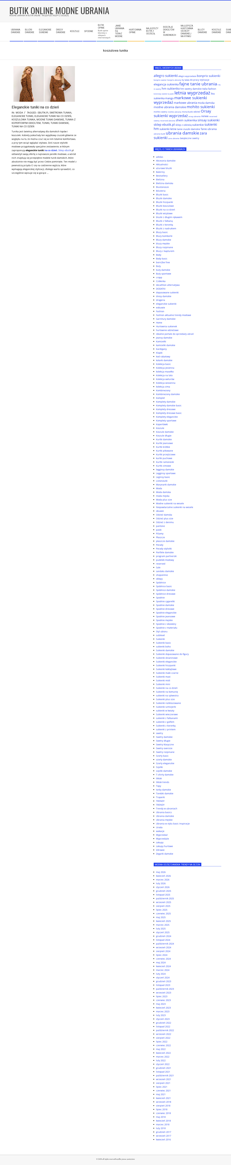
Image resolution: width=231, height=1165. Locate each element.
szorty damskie (164, 759)
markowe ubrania (185, 103)
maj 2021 (161, 1094)
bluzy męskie (163, 243)
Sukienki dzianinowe (167, 657)
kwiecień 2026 (163, 875)
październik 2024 (165, 943)
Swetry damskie (164, 736)
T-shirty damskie (164, 774)
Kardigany (161, 348)
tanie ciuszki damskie (188, 129)
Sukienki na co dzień (167, 687)
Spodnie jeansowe (165, 616)
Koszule (160, 428)
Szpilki (159, 767)
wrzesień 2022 (163, 1034)
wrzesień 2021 (163, 1079)
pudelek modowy (165, 559)
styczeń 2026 (163, 887)
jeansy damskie (164, 337)
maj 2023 (161, 1003)
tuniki (45, 122)
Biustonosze (162, 187)
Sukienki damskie (165, 650)
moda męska (162, 495)
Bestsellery (162, 175)
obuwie (160, 510)
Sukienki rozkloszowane (168, 703)
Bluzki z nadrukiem (166, 228)
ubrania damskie (182, 133)
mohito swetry (160, 111)
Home (159, 322)
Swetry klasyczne (165, 744)
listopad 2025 (163, 894)
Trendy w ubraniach (166, 808)
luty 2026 (161, 883)
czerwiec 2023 (163, 1000)
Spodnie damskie (165, 605)
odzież (196, 111)
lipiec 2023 (161, 996)
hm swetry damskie (191, 88)
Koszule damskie (165, 431)
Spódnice (161, 582)
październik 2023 (165, 988)
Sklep (61, 150)
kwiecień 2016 (163, 1139)
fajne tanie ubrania (198, 84)
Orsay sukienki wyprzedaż (182, 113)
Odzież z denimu (165, 522)
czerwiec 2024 (163, 958)
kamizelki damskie (165, 345)
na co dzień (51, 150)
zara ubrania (173, 138)
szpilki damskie (164, 770)
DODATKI (160, 288)
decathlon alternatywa (168, 284)
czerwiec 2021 (163, 1090)
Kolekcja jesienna (165, 367)
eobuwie (160, 307)
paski (159, 529)
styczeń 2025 (163, 932)
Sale (158, 567)
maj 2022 (161, 1049)
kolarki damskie (164, 360)
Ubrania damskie (165, 816)
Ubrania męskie (164, 819)
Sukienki (160, 639)
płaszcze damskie (165, 541)
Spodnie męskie (164, 620)
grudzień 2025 (163, 890)
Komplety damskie (165, 401)
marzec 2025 (162, 924)
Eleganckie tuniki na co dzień (35, 107)
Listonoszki (162, 480)
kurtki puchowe (164, 458)
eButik (68, 150)
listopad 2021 (163, 1071)
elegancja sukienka (166, 84)
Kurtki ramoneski (165, 461)
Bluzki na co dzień (165, 209)
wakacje (160, 831)
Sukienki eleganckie (166, 661)
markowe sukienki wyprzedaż (180, 100)
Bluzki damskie (164, 198)
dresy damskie (163, 296)
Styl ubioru (162, 631)
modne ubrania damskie (170, 107)
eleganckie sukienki (166, 303)
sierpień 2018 (163, 1105)
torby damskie (163, 789)
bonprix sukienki (208, 76)
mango (169, 98)
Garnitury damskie (166, 318)
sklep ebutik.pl (164, 124)
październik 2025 (165, 898)
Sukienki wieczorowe (167, 714)
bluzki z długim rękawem (169, 217)
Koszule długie (163, 435)
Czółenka (160, 281)
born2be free (163, 262)
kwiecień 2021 (163, 1098)
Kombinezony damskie (168, 394)
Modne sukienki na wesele (170, 503)
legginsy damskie (165, 469)
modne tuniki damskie (50, 119)
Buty (158, 266)
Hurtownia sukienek (166, 326)
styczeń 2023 (163, 1018)
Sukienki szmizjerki (166, 706)
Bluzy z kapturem (165, 251)
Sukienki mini (163, 684)
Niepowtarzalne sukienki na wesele (174, 507)
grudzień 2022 (163, 1022)
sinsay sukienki (209, 120)
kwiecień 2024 (163, 966)
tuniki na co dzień (23, 126)
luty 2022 (161, 1060)
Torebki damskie (164, 793)
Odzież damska (164, 514)
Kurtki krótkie (163, 446)
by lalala (185, 79)
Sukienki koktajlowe (166, 669)
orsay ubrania (194, 116)
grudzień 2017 (163, 1131)
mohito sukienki (201, 106)
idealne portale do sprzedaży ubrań (175, 333)
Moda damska (163, 492)
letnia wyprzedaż (192, 93)
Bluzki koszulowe (165, 205)
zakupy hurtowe (164, 846)
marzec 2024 (162, 970)
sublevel (160, 635)
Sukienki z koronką (166, 725)
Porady (159, 544)
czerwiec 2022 (163, 1045)
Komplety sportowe (166, 420)
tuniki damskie (60, 122)
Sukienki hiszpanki (166, 665)
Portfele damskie (165, 552)
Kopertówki (162, 424)
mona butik (187, 111)
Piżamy (159, 533)
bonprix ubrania (174, 80)
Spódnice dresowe (165, 593)
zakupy (159, 842)
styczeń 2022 (163, 1064)
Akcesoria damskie (166, 160)
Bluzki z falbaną (164, 220)
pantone (160, 526)
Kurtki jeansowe (164, 443)
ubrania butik (159, 133)
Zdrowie (160, 849)
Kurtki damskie (164, 439)
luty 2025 (161, 928)
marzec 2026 (162, 879)
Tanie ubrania (209, 129)
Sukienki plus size (165, 699)
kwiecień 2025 (163, 921)
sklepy (159, 578)
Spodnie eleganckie (166, 612)
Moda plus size (164, 499)
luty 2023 (161, 1015)
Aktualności (162, 164)
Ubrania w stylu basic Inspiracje (173, 823)
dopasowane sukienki (167, 292)
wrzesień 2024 (163, 947)
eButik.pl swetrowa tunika (55, 112)
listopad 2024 (163, 939)
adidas (159, 156)
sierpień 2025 (163, 905)
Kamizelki (161, 341)
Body (158, 254)
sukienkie (198, 124)
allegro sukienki (166, 75)
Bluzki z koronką (164, 224)
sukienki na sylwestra (167, 695)
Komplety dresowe (166, 409)
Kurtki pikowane (164, 450)
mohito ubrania (174, 111)
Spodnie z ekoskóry (166, 623)
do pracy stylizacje (199, 79)
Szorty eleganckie (165, 763)
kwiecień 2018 (163, 1120)
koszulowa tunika (23, 119)
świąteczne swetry (189, 138)
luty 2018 (161, 1128)
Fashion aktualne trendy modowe (173, 315)
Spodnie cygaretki (165, 601)
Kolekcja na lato (164, 375)
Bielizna (160, 179)
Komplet (160, 397)
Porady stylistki (164, 548)
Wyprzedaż (162, 834)
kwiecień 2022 (163, 1052)
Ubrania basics (164, 812)
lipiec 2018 (161, 1109)
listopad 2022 (163, 1026)
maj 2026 (161, 872)
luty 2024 (161, 973)
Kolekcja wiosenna (165, 382)
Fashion (160, 311)
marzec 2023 (162, 1011)
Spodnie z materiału (166, 627)
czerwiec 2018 (163, 1113)
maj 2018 (161, 1116)
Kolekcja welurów (165, 379)
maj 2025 (161, 917)
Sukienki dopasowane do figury (172, 654)
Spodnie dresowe (165, 608)
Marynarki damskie (166, 484)
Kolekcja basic (163, 364)
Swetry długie (163, 740)
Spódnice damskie (165, 590)
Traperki (160, 797)
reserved (160, 563)
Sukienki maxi (163, 676)
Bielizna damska (164, 183)
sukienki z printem (166, 729)
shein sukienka (186, 120)
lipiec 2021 (161, 1086)
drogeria (160, 300)
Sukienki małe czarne (167, 672)
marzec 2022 (162, 1056)
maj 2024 (161, 962)
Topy (158, 785)
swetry (159, 733)
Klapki (159, 352)
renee (205, 116)
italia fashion (209, 88)
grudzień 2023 (163, 981)
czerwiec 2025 (163, 913)
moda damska (206, 103)
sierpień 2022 (163, 1037)
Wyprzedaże (162, 838)
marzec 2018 (162, 1124)
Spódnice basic (164, 586)
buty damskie (163, 269)
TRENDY (160, 800)
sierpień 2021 (163, 1083)
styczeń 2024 (163, 977)
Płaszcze (160, 537)
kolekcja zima (163, 386)
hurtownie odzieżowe (167, 330)
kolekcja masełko (165, 371)
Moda (19, 112)
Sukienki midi (163, 680)
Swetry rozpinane (165, 752)
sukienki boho (163, 646)
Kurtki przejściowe (165, 454)
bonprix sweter (160, 80)
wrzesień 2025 (163, 902)
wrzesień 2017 (163, 1135)
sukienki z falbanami (167, 718)
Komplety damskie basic (169, 405)
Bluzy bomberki (164, 235)
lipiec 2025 (161, 909)
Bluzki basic (162, 194)
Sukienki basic (163, 642)
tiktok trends (162, 782)
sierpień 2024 (163, 951)
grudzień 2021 (163, 1067)
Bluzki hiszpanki (164, 202)
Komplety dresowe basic (169, 413)
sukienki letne (168, 129)
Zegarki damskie (164, 853)
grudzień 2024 (163, 936)
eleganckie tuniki (22, 116)
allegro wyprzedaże (187, 76)
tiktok (159, 778)
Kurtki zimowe (163, 465)
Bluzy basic (162, 232)
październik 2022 (165, 1030)
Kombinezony (163, 390)
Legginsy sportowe (166, 473)
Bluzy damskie (163, 239)
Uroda (159, 827)
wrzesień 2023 (163, 992)
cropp (159, 277)
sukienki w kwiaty (165, 710)
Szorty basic (162, 755)
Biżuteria (160, 190)
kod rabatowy (163, 356)
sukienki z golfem (165, 721)
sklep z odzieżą (183, 124)
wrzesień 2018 (163, 1101)
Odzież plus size (164, 518)
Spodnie (160, 597)
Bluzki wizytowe (164, 213)
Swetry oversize (164, 748)
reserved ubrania (167, 120)
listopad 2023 (163, 985)
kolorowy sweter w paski (164, 94)
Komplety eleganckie (167, 416)
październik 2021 (165, 1075)
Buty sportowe (163, 273)
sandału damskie (165, 571)
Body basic (161, 258)
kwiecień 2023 (163, 1007)
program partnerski (166, 556)
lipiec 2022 (161, 1041)
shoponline (162, 574)
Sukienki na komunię (167, 691)
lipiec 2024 (161, 954)
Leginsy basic (163, 477)
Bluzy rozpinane (164, 247)
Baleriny (160, 171)
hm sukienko (171, 88)
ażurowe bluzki (164, 168)
